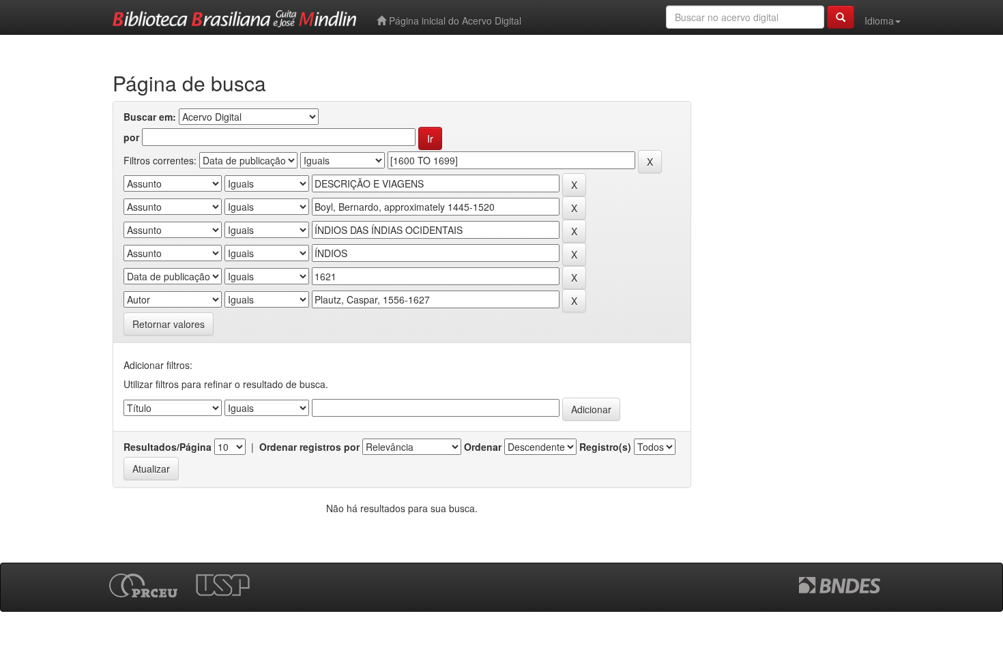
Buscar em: (149, 116)
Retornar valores (168, 324)
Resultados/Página (167, 447)
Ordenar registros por (309, 447)
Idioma (879, 20)
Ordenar (483, 447)
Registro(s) (605, 447)
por (131, 137)
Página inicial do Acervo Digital (453, 20)
